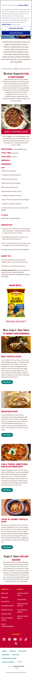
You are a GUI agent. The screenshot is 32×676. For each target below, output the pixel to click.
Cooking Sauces (7, 610)
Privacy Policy (22, 651)
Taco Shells (5, 601)
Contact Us (13, 651)
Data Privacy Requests (8, 662)
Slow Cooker (21, 599)
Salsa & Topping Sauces (7, 619)
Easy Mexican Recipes (22, 611)
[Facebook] (4, 639)
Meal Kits (4, 593)
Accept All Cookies (16, 33)
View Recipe (7, 382)
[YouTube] (15, 639)
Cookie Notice (6, 654)
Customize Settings (16, 28)
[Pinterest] (9, 639)
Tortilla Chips (6, 614)
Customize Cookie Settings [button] (9, 658)
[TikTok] (26, 639)
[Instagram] (20, 639)
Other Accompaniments (7, 625)
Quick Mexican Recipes (22, 605)
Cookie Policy (6, 24)
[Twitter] (16, 644)
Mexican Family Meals (22, 617)
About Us (4, 651)
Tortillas (4, 597)
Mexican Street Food (23, 594)
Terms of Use (15, 654)
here (14, 579)
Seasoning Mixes (7, 606)
